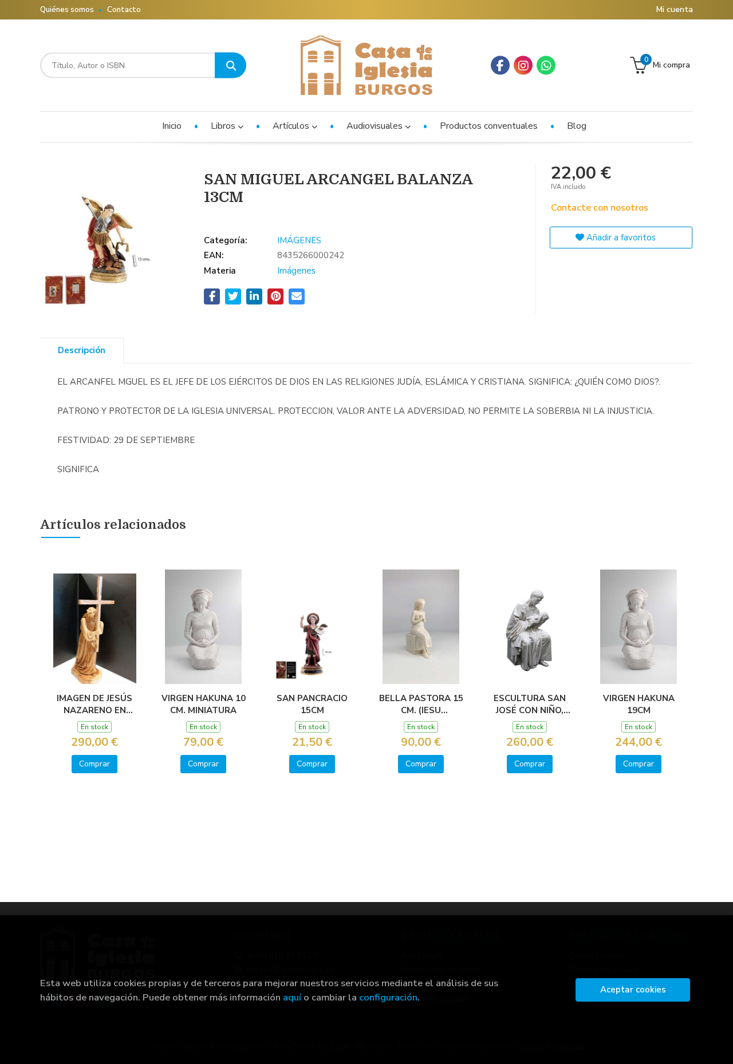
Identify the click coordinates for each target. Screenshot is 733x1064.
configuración (388, 997)
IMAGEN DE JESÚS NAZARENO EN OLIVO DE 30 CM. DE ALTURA (94, 704)
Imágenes (296, 270)
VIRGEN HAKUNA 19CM (639, 704)
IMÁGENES (299, 240)
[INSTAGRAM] (523, 65)
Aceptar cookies (633, 989)
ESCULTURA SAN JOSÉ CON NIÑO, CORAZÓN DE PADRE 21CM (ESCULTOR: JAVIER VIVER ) (530, 704)
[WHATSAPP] (546, 65)
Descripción (81, 350)
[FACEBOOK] (500, 65)
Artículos (292, 126)
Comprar (94, 763)
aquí (292, 997)
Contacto (124, 10)
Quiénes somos (67, 10)
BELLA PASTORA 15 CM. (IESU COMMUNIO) (421, 704)
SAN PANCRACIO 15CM (312, 704)
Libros (224, 126)
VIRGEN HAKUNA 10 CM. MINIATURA (203, 704)
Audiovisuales (375, 126)
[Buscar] (230, 65)
